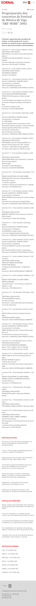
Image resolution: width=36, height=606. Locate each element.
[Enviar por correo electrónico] (6, 33)
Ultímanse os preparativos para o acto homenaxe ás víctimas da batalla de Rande (17, 490)
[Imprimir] (3, 33)
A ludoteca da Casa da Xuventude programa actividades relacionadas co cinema (17, 536)
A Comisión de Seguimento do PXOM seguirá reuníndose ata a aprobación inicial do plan (17, 521)
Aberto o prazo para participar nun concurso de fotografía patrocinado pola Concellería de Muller (18, 506)
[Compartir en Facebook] (9, 33)
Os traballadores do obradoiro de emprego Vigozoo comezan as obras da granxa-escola (17, 529)
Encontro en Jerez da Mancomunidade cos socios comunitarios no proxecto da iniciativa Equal (17, 443)
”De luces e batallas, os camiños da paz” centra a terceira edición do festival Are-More (18, 514)
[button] (33, 2)
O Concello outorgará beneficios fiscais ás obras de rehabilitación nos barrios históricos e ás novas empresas (17, 466)
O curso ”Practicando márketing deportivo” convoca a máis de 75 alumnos (17, 451)
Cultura (4, 9)
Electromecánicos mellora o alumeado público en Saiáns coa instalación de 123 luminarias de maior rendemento (16, 475)
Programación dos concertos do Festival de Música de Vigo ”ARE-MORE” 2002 (17, 458)
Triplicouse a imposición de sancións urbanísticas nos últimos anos (15, 483)
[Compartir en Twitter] (11, 33)
